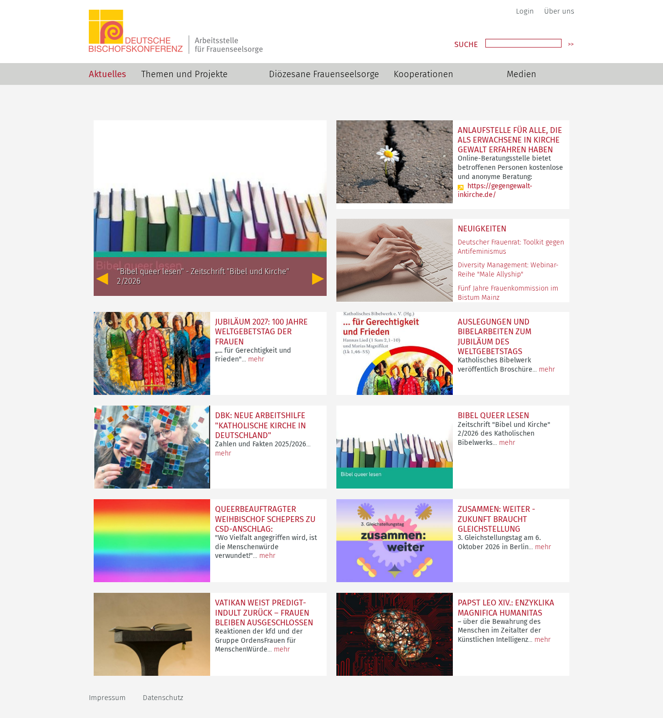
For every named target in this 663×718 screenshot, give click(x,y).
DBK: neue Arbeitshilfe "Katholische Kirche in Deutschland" (260, 425)
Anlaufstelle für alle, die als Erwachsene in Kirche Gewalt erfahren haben (510, 139)
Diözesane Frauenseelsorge (324, 74)
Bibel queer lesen (493, 415)
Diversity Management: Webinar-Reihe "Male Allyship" (508, 269)
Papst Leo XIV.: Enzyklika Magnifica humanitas (506, 607)
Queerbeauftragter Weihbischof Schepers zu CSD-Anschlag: (265, 518)
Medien (521, 74)
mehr (256, 359)
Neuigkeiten (482, 228)
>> (570, 44)
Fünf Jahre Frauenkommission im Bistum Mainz (508, 293)
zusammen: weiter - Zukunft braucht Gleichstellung (496, 518)
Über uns (559, 11)
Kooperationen (423, 74)
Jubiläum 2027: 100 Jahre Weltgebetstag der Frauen (261, 331)
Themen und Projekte (184, 74)
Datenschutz (163, 697)
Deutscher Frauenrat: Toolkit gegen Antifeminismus (511, 247)
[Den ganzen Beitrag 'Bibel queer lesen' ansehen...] (394, 485)
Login (525, 11)
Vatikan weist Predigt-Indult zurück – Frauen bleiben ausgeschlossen (264, 612)
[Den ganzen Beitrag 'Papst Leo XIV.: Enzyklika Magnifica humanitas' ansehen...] (394, 673)
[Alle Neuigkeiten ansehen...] (394, 299)
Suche (466, 45)
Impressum (107, 697)
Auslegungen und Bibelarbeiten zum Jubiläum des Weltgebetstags (494, 336)
